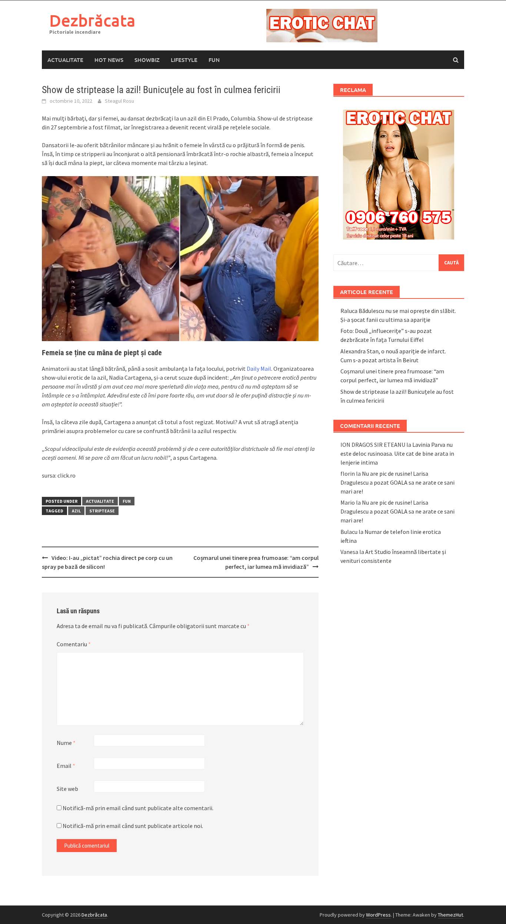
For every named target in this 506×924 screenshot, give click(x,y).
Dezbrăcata (92, 20)
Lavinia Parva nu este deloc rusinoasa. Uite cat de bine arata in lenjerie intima (397, 453)
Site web (67, 788)
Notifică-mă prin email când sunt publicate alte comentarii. (138, 808)
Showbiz (147, 59)
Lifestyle (184, 59)
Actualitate (65, 59)
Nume (66, 742)
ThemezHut (450, 914)
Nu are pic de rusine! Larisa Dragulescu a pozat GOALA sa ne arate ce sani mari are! (397, 482)
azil (76, 511)
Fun (214, 59)
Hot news (108, 59)
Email (66, 765)
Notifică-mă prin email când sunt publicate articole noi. (133, 825)
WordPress (378, 914)
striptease (102, 511)
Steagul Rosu (119, 101)
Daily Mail (259, 368)
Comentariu (74, 644)
